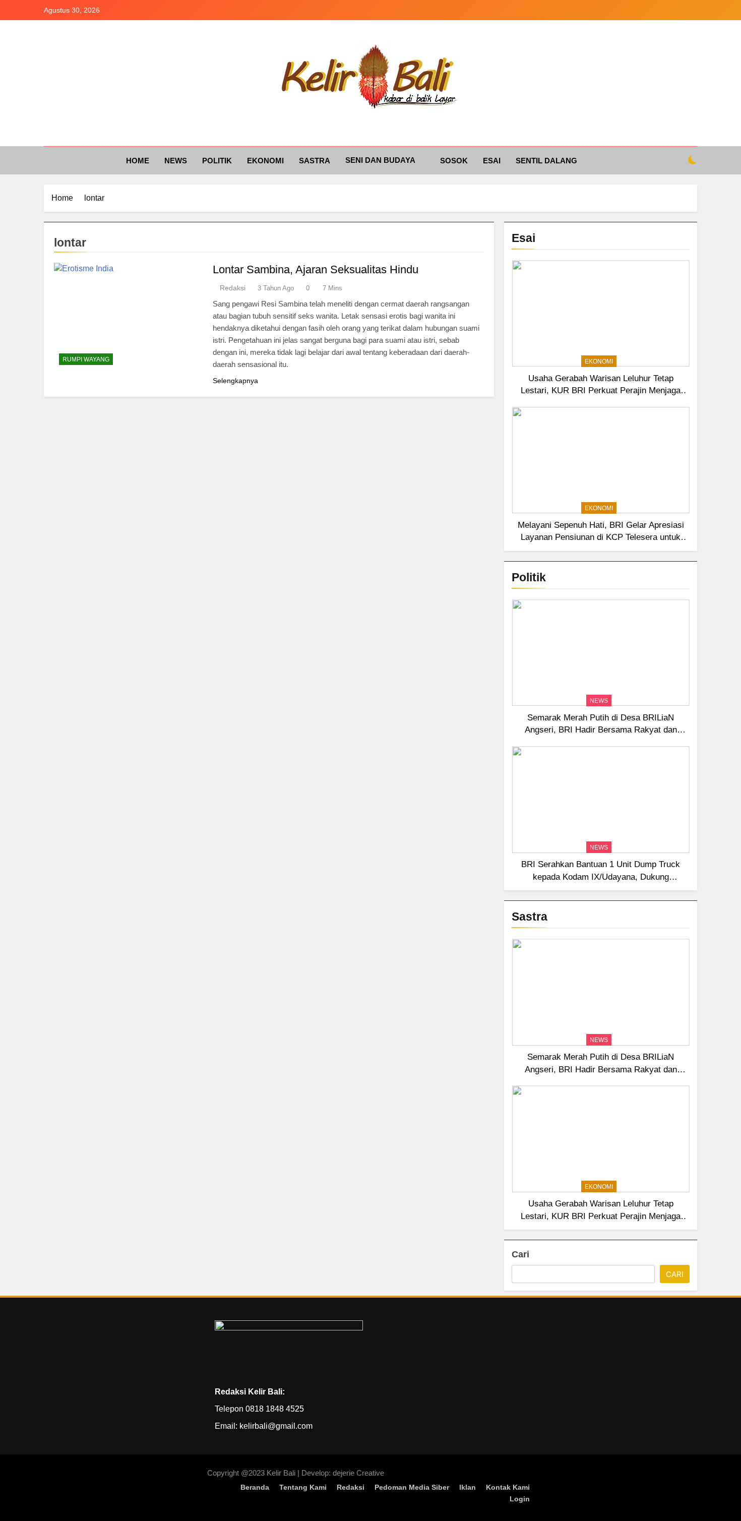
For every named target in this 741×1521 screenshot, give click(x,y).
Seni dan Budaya (380, 160)
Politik (217, 160)
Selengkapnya (235, 381)
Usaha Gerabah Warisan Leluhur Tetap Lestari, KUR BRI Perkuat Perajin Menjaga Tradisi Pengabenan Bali (601, 391)
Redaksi (232, 288)
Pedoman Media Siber (412, 1487)
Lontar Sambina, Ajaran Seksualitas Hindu (315, 269)
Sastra (314, 160)
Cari (520, 1254)
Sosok (454, 160)
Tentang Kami (303, 1487)
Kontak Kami (508, 1487)
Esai (492, 160)
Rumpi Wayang (86, 359)
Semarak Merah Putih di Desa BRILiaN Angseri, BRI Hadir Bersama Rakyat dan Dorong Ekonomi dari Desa (601, 730)
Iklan (467, 1487)
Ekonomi (265, 160)
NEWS (175, 160)
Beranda (254, 1487)
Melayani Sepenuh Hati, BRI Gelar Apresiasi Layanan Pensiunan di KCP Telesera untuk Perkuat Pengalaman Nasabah (601, 537)
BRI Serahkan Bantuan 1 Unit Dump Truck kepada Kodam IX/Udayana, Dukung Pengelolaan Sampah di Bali (600, 877)
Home (137, 160)
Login (520, 1499)
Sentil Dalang (546, 160)
